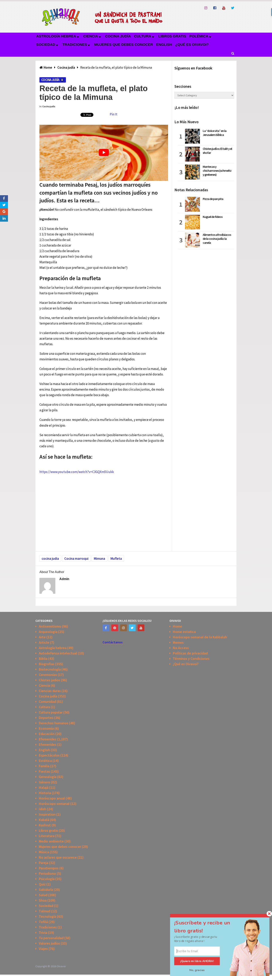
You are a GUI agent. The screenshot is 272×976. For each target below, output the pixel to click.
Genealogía (47, 776)
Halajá (43, 787)
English (164, 45)
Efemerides (47, 739)
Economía (46, 728)
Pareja (43, 862)
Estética (45, 760)
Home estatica (184, 631)
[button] (207, 927)
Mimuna (99, 558)
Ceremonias (48, 674)
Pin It (113, 114)
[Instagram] (123, 627)
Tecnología (47, 916)
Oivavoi (61, 966)
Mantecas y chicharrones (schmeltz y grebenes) (217, 170)
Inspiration (47, 814)
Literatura (46, 836)
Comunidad (47, 701)
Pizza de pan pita (213, 199)
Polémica (198, 36)
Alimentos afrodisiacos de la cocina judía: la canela (217, 239)
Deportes (46, 717)
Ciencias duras (50, 690)
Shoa (43, 900)
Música (44, 852)
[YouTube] (141, 627)
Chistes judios (49, 680)
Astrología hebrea (56, 36)
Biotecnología (50, 669)
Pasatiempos (49, 868)
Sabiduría (46, 889)
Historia (45, 793)
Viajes (43, 948)
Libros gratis (172, 36)
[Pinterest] (114, 627)
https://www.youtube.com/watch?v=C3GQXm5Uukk (76, 472)
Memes (178, 642)
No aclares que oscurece (58, 857)
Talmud (44, 911)
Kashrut (45, 825)
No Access (181, 647)
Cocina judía (118, 36)
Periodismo (47, 873)
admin (64, 579)
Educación (47, 733)
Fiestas (44, 771)
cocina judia (50, 558)
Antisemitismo (50, 626)
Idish (42, 809)
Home (177, 626)
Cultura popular (51, 712)
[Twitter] (132, 627)
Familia (44, 766)
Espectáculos (49, 755)
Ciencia (90, 36)
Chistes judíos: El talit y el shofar (217, 151)
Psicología (47, 879)
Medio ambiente (51, 841)
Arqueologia (48, 631)
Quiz (42, 884)
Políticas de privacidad (190, 653)
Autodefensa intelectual (58, 653)
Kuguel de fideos (212, 217)
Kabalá (44, 819)
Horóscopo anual (52, 798)
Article (44, 642)
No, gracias (197, 970)
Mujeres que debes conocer (123, 45)
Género (44, 782)
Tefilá (43, 921)
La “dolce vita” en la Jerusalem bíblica (214, 133)
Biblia (43, 658)
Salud (43, 895)
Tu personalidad (51, 938)
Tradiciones (74, 45)
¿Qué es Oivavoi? (192, 45)
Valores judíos (49, 943)
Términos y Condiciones (191, 658)
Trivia (43, 932)
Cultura (142, 36)
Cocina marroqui (76, 558)
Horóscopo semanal (54, 803)
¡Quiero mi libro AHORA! (197, 961)
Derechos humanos (53, 723)
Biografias (46, 664)
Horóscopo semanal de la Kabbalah (200, 637)
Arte (42, 637)
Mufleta (116, 558)
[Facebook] (106, 627)
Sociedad (45, 45)
